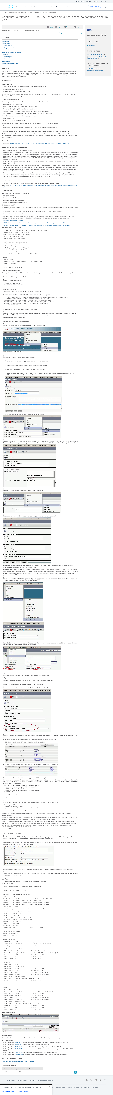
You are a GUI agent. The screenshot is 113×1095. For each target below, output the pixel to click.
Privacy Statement (8, 1091)
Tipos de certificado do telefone (11, 52)
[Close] (49, 1087)
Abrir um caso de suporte (95, 54)
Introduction (5, 41)
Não (97, 41)
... (2, 12)
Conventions (7, 50)
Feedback (91, 45)
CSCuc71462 (18, 1044)
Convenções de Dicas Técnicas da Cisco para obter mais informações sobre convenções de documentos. (39, 143)
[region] (26, 1089)
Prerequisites (6, 43)
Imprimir (79, 27)
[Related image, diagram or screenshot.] (32, 351)
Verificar (4, 59)
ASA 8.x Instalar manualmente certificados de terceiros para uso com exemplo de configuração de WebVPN (34, 223)
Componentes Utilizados (11, 48)
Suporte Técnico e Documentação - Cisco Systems (18, 1061)
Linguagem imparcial (65, 33)
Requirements (8, 45)
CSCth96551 (18, 1049)
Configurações (8, 56)
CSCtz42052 (18, 1047)
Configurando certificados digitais (13, 220)
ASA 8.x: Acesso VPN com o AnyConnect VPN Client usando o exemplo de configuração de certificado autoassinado (36, 225)
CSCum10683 (19, 1054)
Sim (90, 41)
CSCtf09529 (18, 1042)
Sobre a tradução (78, 33)
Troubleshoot (6, 61)
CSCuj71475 (18, 1052)
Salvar (51, 27)
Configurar (5, 54)
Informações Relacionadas (10, 63)
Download (69, 27)
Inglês (59, 27)
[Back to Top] (75, 1072)
